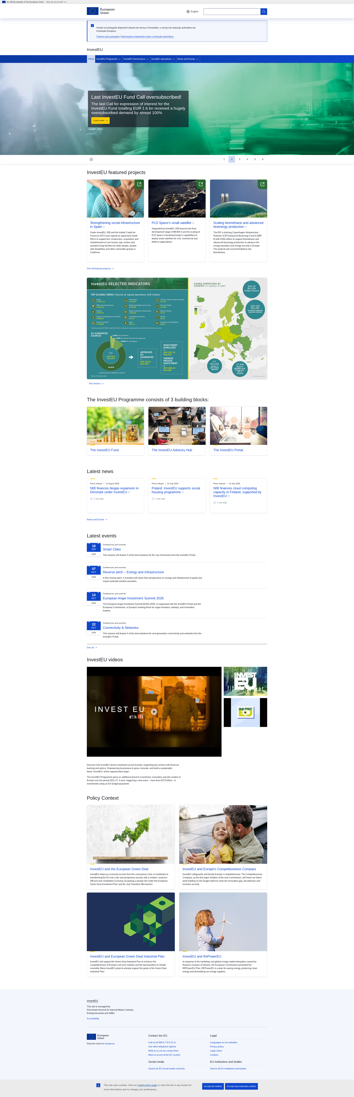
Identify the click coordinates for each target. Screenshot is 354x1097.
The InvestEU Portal (228, 450)
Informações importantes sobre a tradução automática (147, 36)
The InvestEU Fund (104, 450)
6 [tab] (262, 159)
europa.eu (110, 1043)
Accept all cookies (213, 1086)
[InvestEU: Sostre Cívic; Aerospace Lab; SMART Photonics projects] (154, 712)
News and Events (186, 59)
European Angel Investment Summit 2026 (133, 598)
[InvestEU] (245, 681)
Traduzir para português (108, 36)
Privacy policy (217, 1046)
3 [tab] (239, 159)
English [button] (194, 11)
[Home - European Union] (101, 11)
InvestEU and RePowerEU (202, 956)
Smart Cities (112, 549)
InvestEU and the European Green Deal (119, 869)
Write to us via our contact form (163, 1051)
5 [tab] (255, 159)
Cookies (214, 1055)
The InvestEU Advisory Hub (172, 450)
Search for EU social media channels (166, 1068)
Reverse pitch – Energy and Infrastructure (133, 572)
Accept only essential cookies (241, 1086)
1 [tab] (224, 159)
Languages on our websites (223, 1042)
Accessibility (93, 1018)
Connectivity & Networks (121, 628)
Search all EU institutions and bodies (228, 1068)
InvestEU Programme (106, 59)
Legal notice (216, 1051)
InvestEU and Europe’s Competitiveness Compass (219, 869)
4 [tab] (247, 159)
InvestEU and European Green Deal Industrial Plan (127, 956)
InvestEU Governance (134, 59)
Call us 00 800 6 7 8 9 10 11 (162, 1042)
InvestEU (92, 1000)
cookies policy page (147, 1085)
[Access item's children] (120, 59)
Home (91, 59)
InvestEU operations (161, 59)
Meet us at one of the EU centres (164, 1055)
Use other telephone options (162, 1046)
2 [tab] (231, 159)
